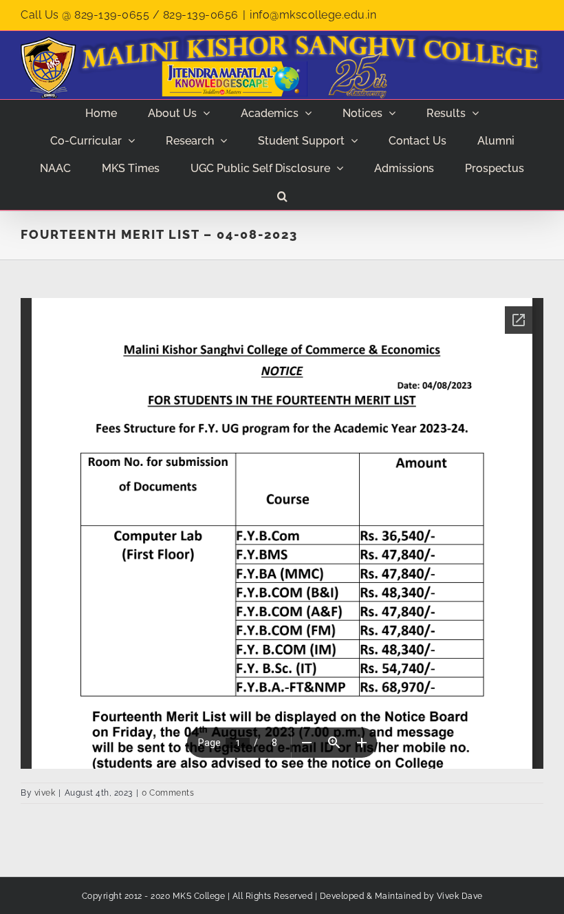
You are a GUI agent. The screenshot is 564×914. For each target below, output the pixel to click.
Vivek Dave (460, 896)
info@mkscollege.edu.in (313, 14)
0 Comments (168, 793)
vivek (45, 793)
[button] (282, 196)
